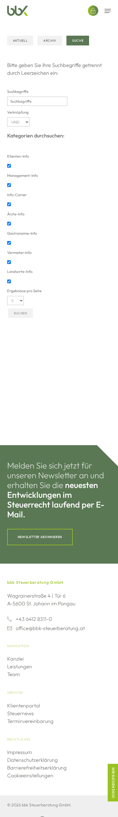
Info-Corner (17, 194)
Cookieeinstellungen (30, 775)
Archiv (49, 41)
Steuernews (20, 713)
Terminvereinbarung (30, 721)
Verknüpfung (18, 112)
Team (13, 674)
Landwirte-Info (19, 271)
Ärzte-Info (15, 214)
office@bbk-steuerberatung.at (50, 628)
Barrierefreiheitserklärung (37, 767)
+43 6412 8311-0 (34, 619)
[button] (108, 11)
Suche (77, 41)
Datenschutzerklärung (32, 760)
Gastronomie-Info (22, 233)
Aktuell (20, 41)
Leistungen (19, 666)
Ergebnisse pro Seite (24, 290)
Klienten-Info (18, 156)
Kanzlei (15, 658)
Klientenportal (23, 705)
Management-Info (22, 175)
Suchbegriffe (17, 91)
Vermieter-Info (19, 252)
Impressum (19, 752)
